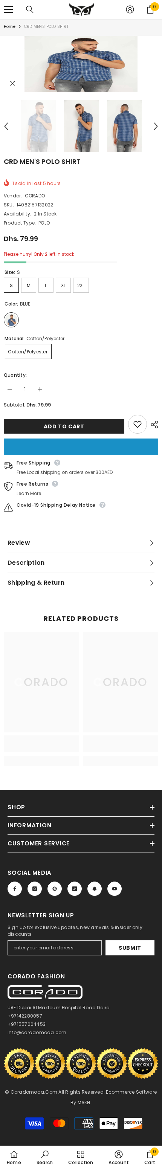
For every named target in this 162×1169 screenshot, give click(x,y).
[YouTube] (114, 889)
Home (9, 26)
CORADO (35, 196)
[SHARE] (152, 425)
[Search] (29, 9)
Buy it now (81, 447)
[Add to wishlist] (137, 424)
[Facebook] (15, 889)
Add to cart (64, 426)
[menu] (8, 9)
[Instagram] (35, 889)
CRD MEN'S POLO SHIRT (42, 161)
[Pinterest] (54, 889)
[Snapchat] (94, 889)
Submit (130, 948)
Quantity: (15, 375)
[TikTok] (74, 889)
